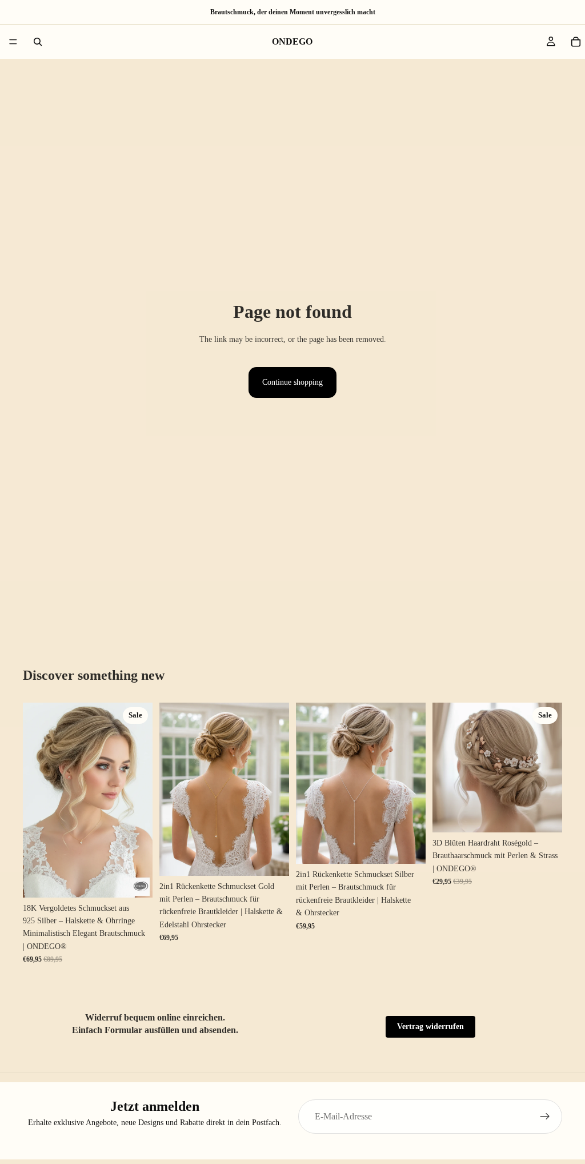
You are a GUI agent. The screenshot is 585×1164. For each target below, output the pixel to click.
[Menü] (13, 42)
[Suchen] (37, 41)
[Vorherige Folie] (35, 799)
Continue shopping (292, 382)
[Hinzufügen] (135, 880)
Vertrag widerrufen (430, 1026)
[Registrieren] (545, 1117)
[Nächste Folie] (140, 799)
